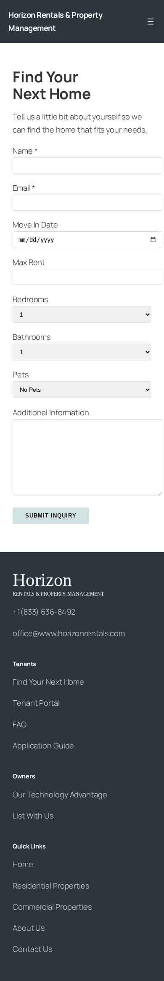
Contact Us (32, 949)
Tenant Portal (36, 703)
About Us (29, 928)
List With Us (33, 815)
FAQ (19, 724)
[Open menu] (150, 21)
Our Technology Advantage (60, 794)
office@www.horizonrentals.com (69, 633)
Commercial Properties (52, 907)
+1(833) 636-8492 (44, 612)
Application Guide (43, 745)
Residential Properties (51, 886)
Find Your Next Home (48, 682)
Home (23, 864)
